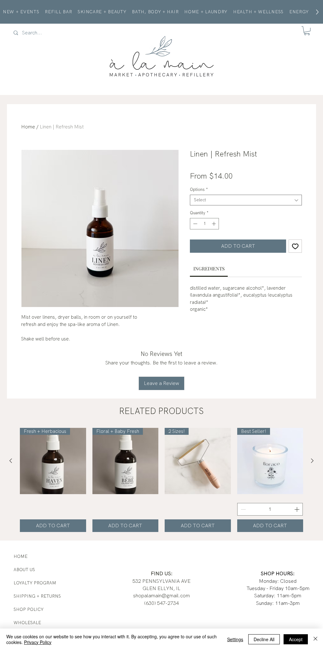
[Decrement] (194, 223)
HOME (20, 556)
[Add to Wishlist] (295, 246)
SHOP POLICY (29, 609)
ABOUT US (24, 569)
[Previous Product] (11, 460)
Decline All (264, 639)
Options (199, 189)
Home (28, 126)
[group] (161, 480)
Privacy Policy (37, 642)
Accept (295, 639)
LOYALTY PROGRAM (35, 583)
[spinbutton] (204, 223)
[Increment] (214, 223)
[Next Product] (312, 460)
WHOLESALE (27, 622)
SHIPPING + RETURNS (37, 596)
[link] (209, 268)
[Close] (315, 639)
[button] (307, 30)
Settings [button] (235, 639)
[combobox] (246, 200)
